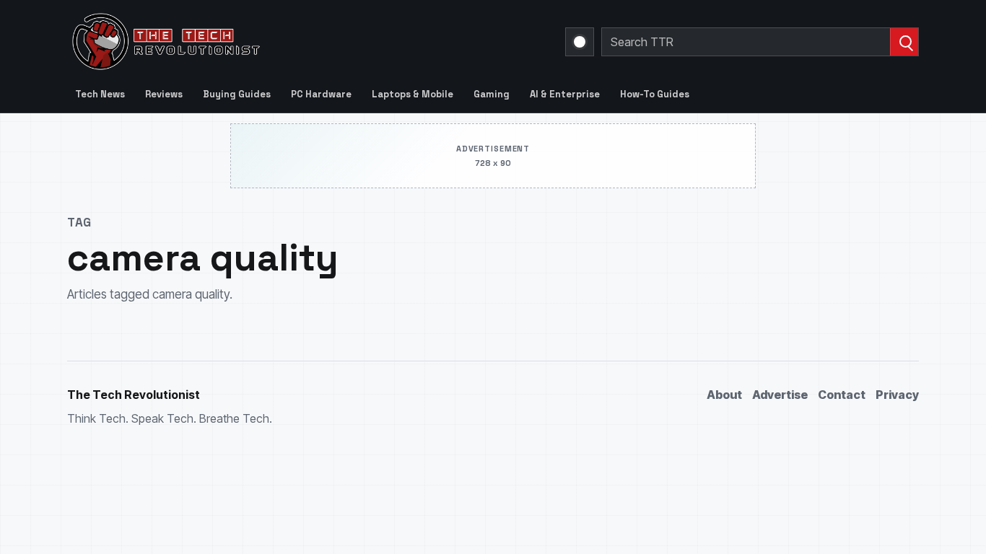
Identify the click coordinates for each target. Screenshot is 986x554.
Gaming (492, 94)
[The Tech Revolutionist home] (269, 42)
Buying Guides (237, 94)
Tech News (100, 94)
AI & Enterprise (565, 94)
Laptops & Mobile (412, 94)
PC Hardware (321, 94)
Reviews (164, 94)
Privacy (897, 394)
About (724, 394)
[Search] (904, 42)
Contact (841, 394)
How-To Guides (654, 94)
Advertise (780, 394)
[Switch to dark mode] (579, 41)
